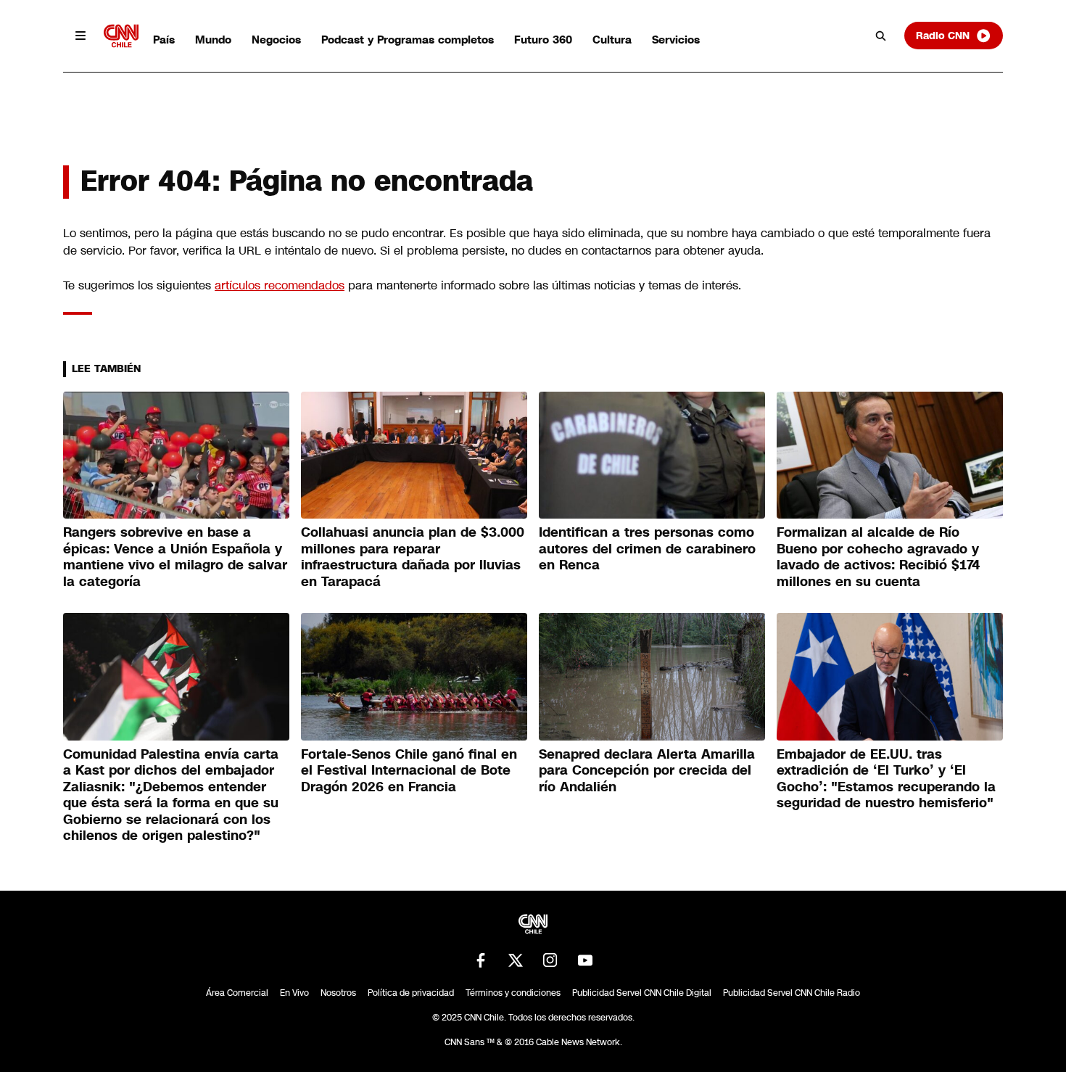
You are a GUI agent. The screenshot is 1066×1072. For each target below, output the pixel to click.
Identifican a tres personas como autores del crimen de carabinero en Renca (647, 548)
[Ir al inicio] (121, 36)
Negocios (276, 39)
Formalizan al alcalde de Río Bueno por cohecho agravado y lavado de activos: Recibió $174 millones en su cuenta (878, 557)
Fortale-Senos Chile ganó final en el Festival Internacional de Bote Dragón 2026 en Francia (409, 770)
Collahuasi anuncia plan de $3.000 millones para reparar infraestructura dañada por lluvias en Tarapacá (412, 557)
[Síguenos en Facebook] (480, 960)
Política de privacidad (411, 993)
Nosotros (338, 993)
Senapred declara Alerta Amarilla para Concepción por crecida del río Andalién (647, 770)
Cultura (612, 39)
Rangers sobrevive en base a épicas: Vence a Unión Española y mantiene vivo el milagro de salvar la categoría (175, 557)
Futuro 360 (543, 39)
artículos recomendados (279, 285)
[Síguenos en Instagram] (550, 960)
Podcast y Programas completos (407, 39)
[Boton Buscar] (881, 35)
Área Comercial (237, 993)
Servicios (676, 39)
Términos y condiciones (513, 993)
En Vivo (294, 993)
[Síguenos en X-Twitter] (515, 960)
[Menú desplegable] (80, 35)
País (164, 39)
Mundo (213, 39)
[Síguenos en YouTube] (585, 960)
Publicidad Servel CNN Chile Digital (641, 993)
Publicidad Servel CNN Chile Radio (791, 993)
